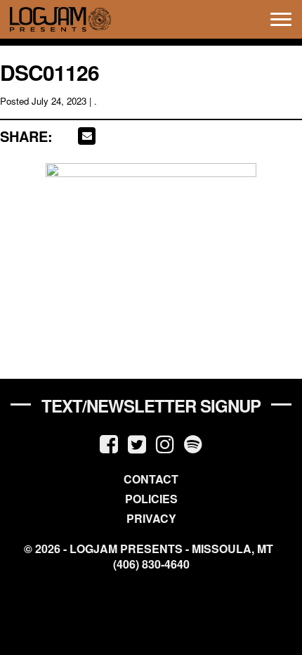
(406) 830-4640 (151, 564)
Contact (151, 479)
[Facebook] (109, 443)
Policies (151, 499)
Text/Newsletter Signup (151, 405)
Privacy (151, 518)
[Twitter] (137, 443)
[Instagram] (165, 443)
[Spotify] (193, 443)
